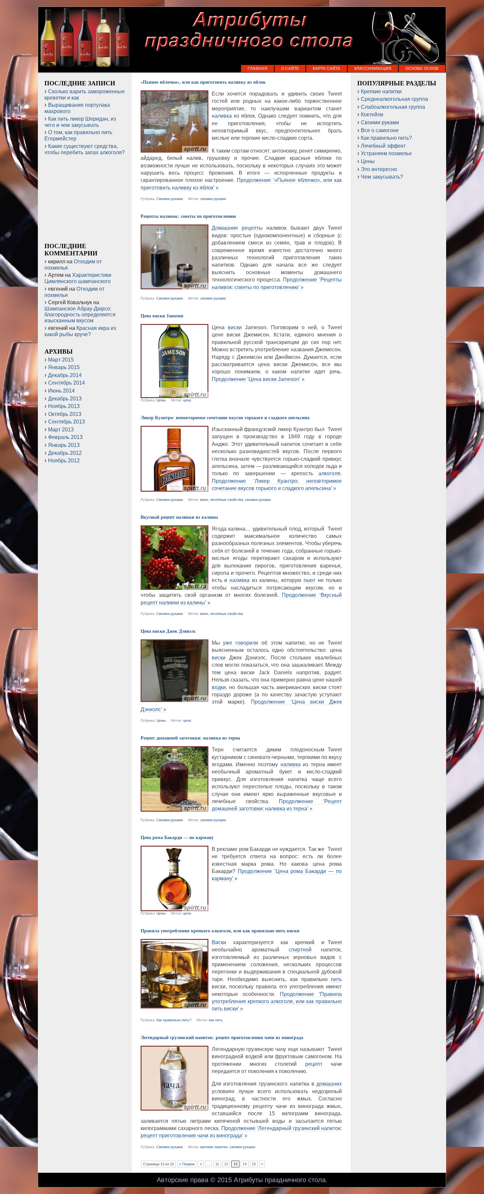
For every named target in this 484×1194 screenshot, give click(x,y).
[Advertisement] (84, 199)
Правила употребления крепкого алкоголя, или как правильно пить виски (220, 930)
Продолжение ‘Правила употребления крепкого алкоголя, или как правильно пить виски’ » (277, 1001)
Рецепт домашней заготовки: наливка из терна (190, 738)
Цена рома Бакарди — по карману (177, 837)
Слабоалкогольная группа (393, 107)
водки (219, 687)
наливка (222, 116)
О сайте (290, 68)
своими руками (213, 199)
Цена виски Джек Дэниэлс (168, 631)
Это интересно (379, 169)
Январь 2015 (64, 367)
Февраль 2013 (65, 437)
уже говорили (240, 643)
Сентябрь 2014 (66, 383)
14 (245, 1164)
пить (336, 979)
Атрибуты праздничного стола (280, 1179)
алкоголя (329, 473)
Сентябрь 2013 (66, 421)
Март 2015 (61, 360)
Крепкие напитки (381, 91)
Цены (161, 400)
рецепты (252, 228)
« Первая (187, 1164)
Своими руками (169, 199)
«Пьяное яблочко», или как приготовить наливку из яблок (203, 82)
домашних (329, 1084)
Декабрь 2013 (65, 398)
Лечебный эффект (383, 146)
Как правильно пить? (173, 1020)
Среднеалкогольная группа (394, 99)
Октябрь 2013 (64, 414)
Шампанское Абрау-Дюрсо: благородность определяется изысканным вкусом (80, 314)
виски (235, 327)
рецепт (313, 1064)
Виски (219, 942)
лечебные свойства (226, 500)
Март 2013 (61, 429)
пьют (309, 580)
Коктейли (372, 114)
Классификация (372, 68)
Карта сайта (326, 68)
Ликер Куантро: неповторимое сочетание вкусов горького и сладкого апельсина (225, 417)
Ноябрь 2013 (64, 406)
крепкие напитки (214, 1147)
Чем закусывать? (382, 177)
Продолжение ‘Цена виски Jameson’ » (258, 379)
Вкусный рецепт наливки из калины (179, 517)
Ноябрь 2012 (64, 460)
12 (226, 1164)
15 (254, 1164)
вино (204, 500)
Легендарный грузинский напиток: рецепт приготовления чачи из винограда (222, 1037)
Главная (257, 68)
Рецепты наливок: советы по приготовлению (188, 216)
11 (217, 1164)
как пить (216, 1020)
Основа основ (422, 68)
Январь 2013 (64, 445)
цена (187, 400)
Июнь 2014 (61, 390)
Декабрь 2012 (65, 453)
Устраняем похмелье (386, 153)
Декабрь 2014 (65, 375)
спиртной (300, 949)
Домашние (225, 228)
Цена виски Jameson (162, 315)
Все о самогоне (380, 130)
